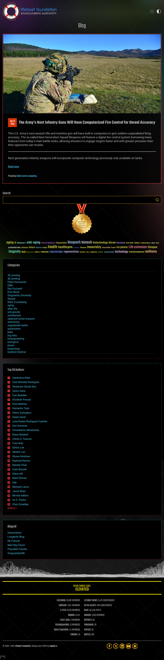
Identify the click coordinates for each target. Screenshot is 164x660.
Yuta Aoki (17, 443)
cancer (137, 243)
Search (157, 200)
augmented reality (18, 325)
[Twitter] (115, 646)
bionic (11, 345)
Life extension (138, 247)
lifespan (152, 247)
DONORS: (71, 615)
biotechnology (100, 242)
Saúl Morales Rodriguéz (25, 382)
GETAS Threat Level (82, 588)
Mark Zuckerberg (17, 302)
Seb (14, 482)
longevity (15, 252)
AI (15, 242)
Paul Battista (19, 403)
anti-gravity (14, 312)
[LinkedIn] (122, 646)
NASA (23, 252)
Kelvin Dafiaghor (21, 412)
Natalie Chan (19, 465)
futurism (39, 248)
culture (153, 243)
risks (87, 252)
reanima (45, 251)
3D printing (14, 275)
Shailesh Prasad (21, 399)
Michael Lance (20, 486)
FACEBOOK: (61, 600)
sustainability (109, 252)
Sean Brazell (19, 469)
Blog (82, 25)
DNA (10, 285)
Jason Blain (19, 491)
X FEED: (63, 610)
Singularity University (19, 295)
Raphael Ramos (21, 460)
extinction (24, 248)
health (52, 247)
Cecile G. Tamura (22, 438)
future (32, 247)
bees (10, 332)
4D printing (14, 278)
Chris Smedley (20, 504)
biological (13, 342)
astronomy (14, 322)
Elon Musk (13, 292)
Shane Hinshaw (21, 456)
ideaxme (83, 248)
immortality (94, 247)
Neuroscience (30, 252)
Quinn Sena (18, 390)
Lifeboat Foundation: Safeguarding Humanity (74, 11)
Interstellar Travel (109, 248)
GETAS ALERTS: (90, 605)
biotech (87, 242)
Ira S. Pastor (19, 499)
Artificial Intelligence (48, 243)
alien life (12, 308)
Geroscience (14, 532)
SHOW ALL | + (12, 508)
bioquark (74, 242)
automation (14, 328)
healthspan (65, 247)
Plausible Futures (17, 549)
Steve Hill (17, 473)
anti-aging (33, 243)
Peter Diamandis (17, 282)
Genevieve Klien (21, 377)
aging (10, 243)
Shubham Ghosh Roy (24, 386)
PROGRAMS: (89, 625)
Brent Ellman (19, 478)
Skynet (11, 298)
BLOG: (86, 610)
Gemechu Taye (20, 408)
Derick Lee (21, 176)
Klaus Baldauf (20, 434)
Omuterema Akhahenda (25, 430)
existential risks (14, 248)
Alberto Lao (18, 451)
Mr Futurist (14, 540)
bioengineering (16, 338)
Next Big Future (16, 545)
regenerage (56, 252)
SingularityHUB (16, 553)
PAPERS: (87, 630)
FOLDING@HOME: (62, 625)
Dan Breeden (19, 395)
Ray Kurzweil (15, 288)
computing (32, 176)
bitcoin (112, 242)
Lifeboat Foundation (23, 646)
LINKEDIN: (63, 605)
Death (157, 243)
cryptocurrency (145, 243)
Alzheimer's (21, 243)
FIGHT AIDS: (65, 620)
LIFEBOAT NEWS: (91, 600)
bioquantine (61, 242)
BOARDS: (87, 615)
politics (37, 252)
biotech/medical (17, 351)
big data (12, 335)
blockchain (121, 243)
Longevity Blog (16, 536)
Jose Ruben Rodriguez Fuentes (29, 421)
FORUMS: (74, 635)
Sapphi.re (53, 646)
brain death (129, 243)
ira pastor (122, 247)
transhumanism (136, 251)
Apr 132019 (12, 123)
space (100, 252)
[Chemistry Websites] (82, 219)
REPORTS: (88, 620)
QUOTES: (87, 635)
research (82, 252)
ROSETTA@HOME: (61, 630)
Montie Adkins (20, 495)
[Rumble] (135, 646)
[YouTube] (128, 646)
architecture (14, 315)
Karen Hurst (19, 417)
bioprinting (14, 348)
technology (121, 252)
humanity (76, 248)
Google (45, 248)
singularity (93, 252)
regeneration (71, 252)
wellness (151, 252)
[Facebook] (109, 646)
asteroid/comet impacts (21, 318)
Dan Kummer (19, 425)
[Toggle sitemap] (152, 11)
